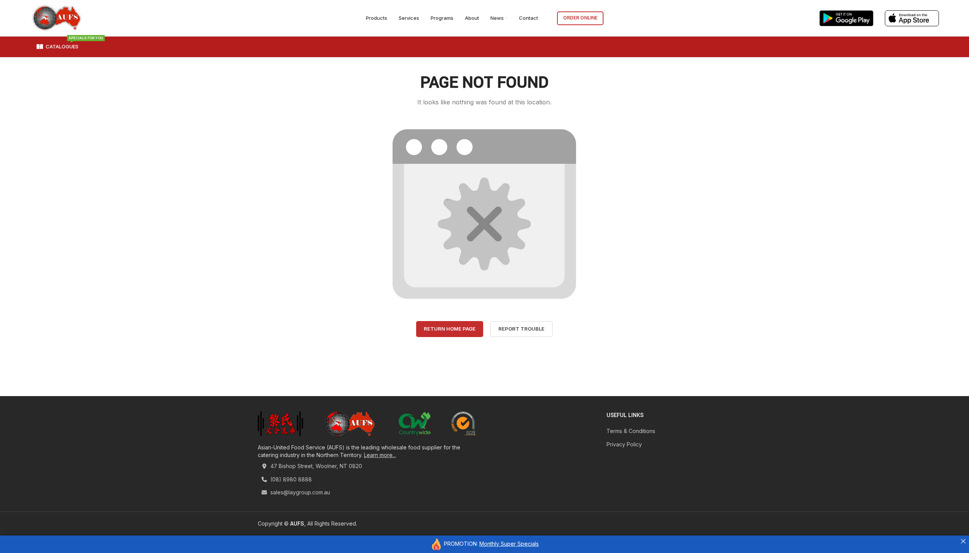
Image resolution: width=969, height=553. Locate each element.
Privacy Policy (624, 444)
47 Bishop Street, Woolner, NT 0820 (315, 466)
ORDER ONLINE (580, 18)
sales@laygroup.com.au (299, 492)
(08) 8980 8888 (290, 479)
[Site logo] (56, 17)
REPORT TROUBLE (521, 329)
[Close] (963, 541)
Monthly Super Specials (509, 543)
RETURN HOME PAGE (450, 329)
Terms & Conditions (631, 431)
